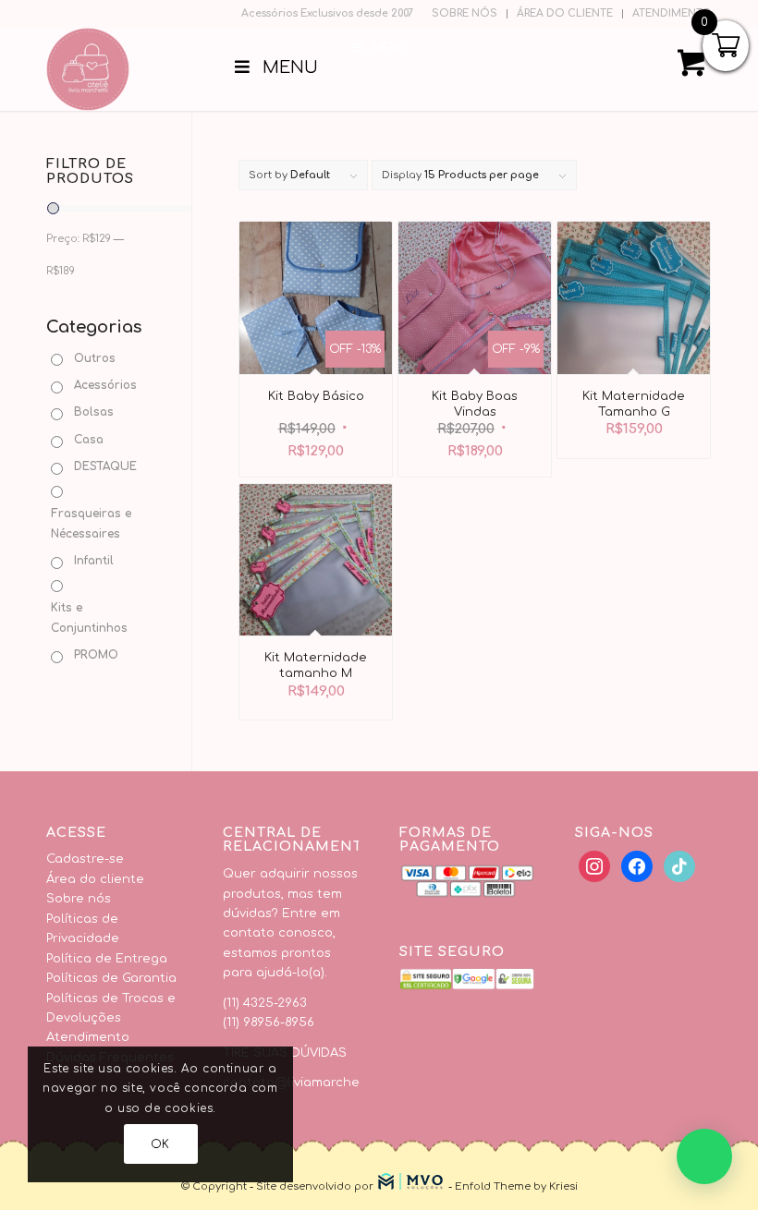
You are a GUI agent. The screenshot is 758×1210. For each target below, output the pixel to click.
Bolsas (94, 411)
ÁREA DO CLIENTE (565, 13)
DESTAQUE (105, 466)
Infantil (94, 560)
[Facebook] (594, 866)
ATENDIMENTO (672, 13)
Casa (89, 439)
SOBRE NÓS (464, 13)
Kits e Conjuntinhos (89, 617)
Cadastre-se (85, 859)
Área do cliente (95, 879)
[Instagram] (679, 866)
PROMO (96, 654)
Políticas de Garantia (111, 978)
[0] (691, 69)
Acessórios (105, 385)
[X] (637, 866)
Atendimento (87, 1037)
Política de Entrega (106, 958)
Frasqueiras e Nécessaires (91, 523)
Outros (95, 358)
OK (160, 1144)
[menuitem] (464, 13)
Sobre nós (78, 898)
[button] (704, 1156)
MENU (390, 48)
